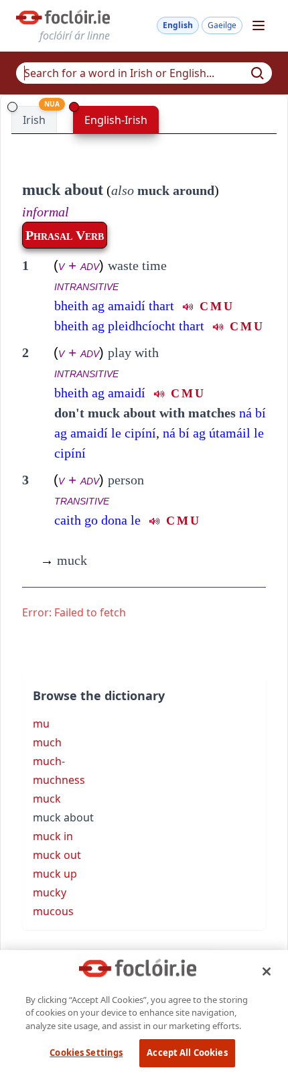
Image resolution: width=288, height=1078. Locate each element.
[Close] (266, 971)
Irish (34, 120)
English (178, 25)
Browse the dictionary (99, 695)
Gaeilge (222, 25)
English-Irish (115, 120)
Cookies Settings (86, 1053)
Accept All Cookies (187, 1053)
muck (63, 560)
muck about (62, 189)
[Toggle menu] (258, 25)
